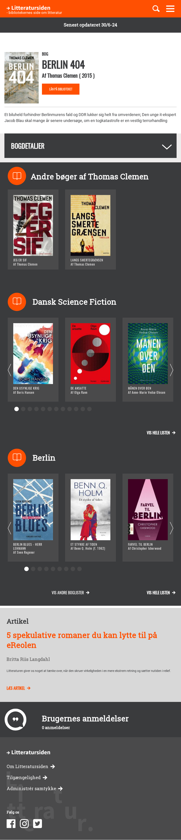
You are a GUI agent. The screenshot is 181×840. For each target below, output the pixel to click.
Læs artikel (16, 688)
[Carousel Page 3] (30, 409)
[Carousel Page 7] (56, 409)
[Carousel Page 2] (23, 409)
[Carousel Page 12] (89, 409)
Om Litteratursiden (27, 766)
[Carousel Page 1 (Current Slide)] (16, 409)
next (171, 370)
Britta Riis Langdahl (28, 659)
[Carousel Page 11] (83, 409)
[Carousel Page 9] (69, 409)
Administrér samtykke (31, 788)
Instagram (24, 823)
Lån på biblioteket (60, 89)
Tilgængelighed (24, 777)
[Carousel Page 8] (63, 409)
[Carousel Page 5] (43, 409)
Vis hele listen (158, 432)
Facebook (11, 823)
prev (9, 370)
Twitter (37, 823)
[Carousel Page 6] (49, 409)
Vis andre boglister (68, 592)
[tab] (90, 145)
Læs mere (27, 260)
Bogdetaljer (28, 146)
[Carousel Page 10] (76, 409)
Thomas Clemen (62, 75)
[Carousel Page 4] (36, 409)
